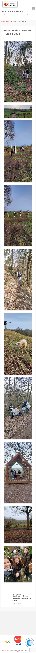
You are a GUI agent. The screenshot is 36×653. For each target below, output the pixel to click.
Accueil (3, 21)
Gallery (7, 21)
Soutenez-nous (5, 650)
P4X (18, 651)
